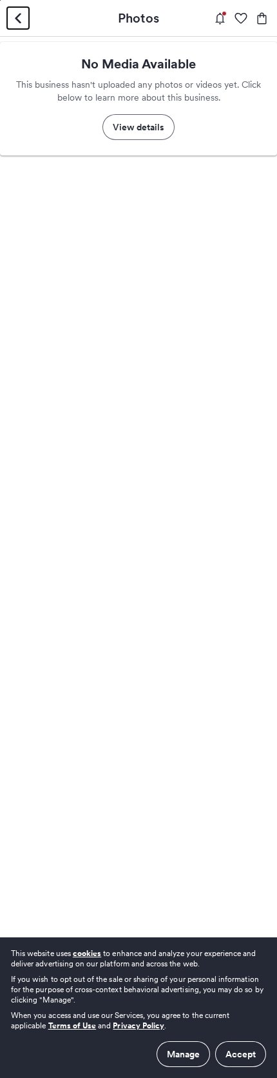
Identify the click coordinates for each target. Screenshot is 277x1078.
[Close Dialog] (18, 18)
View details (138, 127)
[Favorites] (240, 18)
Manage (183, 1054)
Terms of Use (72, 1025)
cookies (87, 953)
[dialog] (138, 1007)
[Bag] (262, 18)
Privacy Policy (138, 1025)
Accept (240, 1054)
